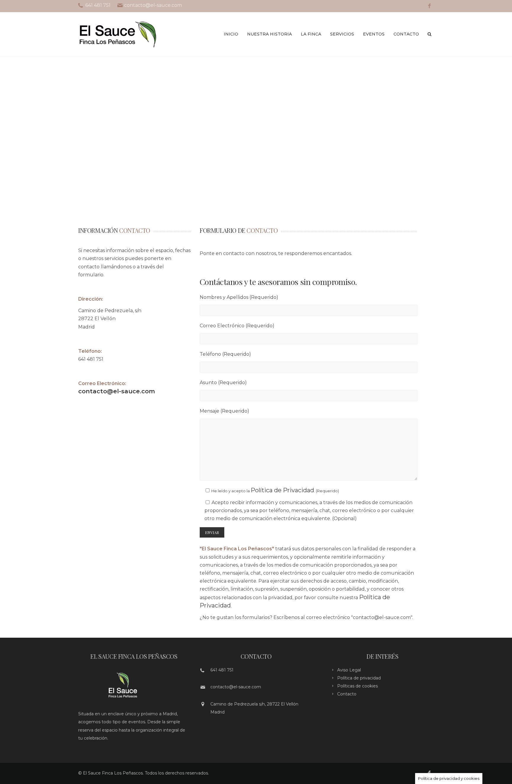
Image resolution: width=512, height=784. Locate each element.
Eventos (374, 34)
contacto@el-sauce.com (116, 391)
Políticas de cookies (357, 686)
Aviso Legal (349, 670)
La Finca (311, 34)
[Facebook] (429, 6)
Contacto (406, 34)
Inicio (231, 34)
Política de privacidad (359, 678)
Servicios (342, 34)
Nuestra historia (269, 34)
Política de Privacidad (282, 490)
